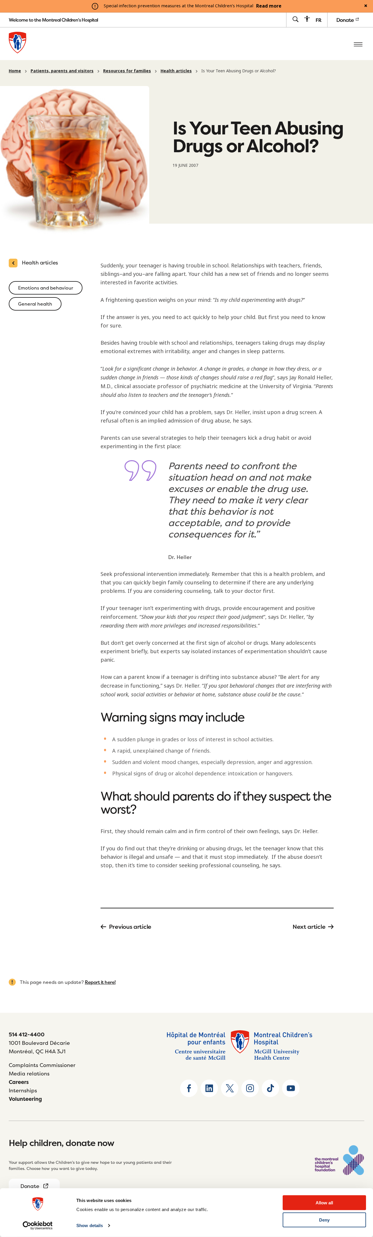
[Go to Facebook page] (189, 1088)
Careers (19, 1082)
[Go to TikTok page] (270, 1088)
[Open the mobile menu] (358, 44)
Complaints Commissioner (42, 1065)
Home (15, 71)
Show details (89, 1225)
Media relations (29, 1073)
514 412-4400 (27, 1034)
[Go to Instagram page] (250, 1088)
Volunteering (25, 1099)
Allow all (324, 1202)
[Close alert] (365, 6)
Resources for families (127, 71)
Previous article (130, 927)
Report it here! (100, 982)
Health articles (176, 71)
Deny (324, 1219)
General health (35, 304)
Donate (345, 20)
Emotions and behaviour (45, 288)
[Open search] (295, 19)
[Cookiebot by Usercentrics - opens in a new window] (37, 1225)
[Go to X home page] (229, 1088)
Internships (23, 1090)
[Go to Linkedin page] (209, 1088)
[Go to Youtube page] (291, 1088)
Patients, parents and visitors (62, 71)
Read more (268, 6)
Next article (309, 927)
